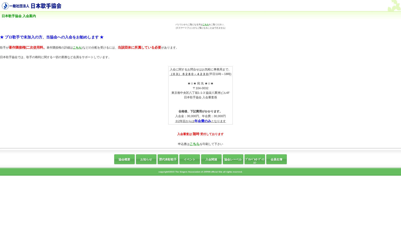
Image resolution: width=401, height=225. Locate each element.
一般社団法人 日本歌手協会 (33, 6)
